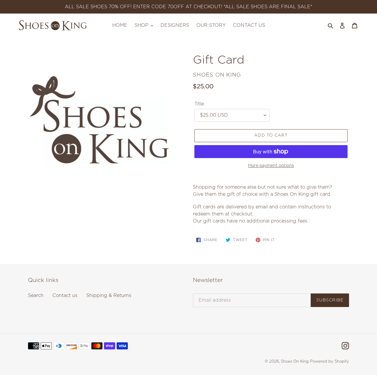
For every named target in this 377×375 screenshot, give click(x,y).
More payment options (271, 166)
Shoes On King (295, 362)
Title (199, 104)
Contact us (64, 295)
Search (36, 295)
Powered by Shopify (329, 362)
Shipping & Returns (108, 295)
